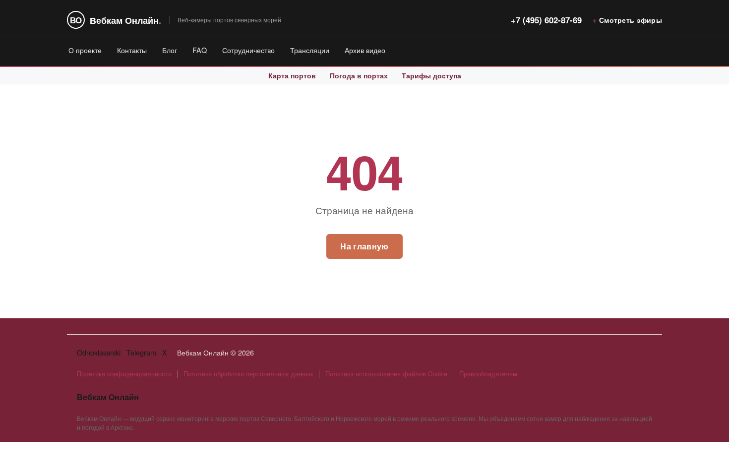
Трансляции (309, 50)
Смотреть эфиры (630, 20)
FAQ (199, 50)
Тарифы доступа (431, 75)
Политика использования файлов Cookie (386, 373)
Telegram (141, 352)
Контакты (132, 50)
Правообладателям (488, 373)
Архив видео (365, 50)
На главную (364, 246)
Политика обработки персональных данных (248, 373)
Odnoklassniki (99, 352)
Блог (169, 50)
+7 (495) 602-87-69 (546, 20)
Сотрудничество (248, 50)
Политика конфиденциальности (124, 373)
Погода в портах (359, 75)
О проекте (85, 50)
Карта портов (292, 75)
